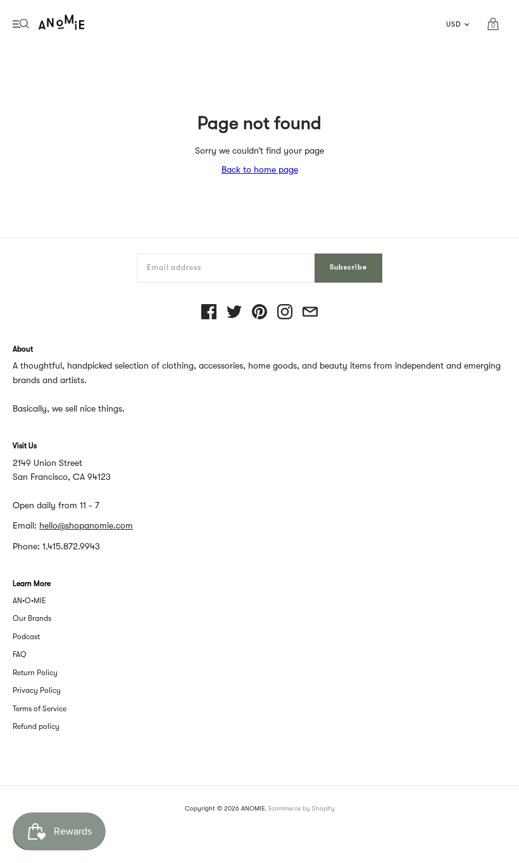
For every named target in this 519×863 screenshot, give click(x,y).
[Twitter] (234, 312)
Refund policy (36, 726)
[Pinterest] (259, 312)
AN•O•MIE (29, 600)
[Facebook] (208, 312)
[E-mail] (310, 312)
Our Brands (32, 618)
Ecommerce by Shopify (301, 808)
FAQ (20, 654)
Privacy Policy (37, 690)
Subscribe (348, 267)
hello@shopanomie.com (86, 525)
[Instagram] (284, 312)
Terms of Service (39, 708)
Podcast (26, 636)
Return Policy (35, 672)
